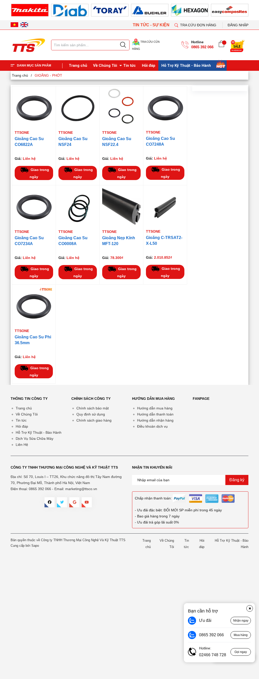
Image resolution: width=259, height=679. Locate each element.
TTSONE (22, 132)
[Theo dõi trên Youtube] (87, 502)
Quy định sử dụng (90, 414)
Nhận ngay (240, 620)
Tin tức (129, 65)
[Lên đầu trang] (250, 106)
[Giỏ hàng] (221, 45)
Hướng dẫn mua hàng (154, 408)
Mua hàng (241, 635)
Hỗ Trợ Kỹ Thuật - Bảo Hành (186, 65)
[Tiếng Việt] (14, 25)
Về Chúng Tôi (105, 65)
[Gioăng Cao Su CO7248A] (165, 108)
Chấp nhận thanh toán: (153, 498)
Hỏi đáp (148, 65)
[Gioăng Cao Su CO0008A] (77, 207)
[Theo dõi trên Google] (74, 502)
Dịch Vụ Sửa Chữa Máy (34, 438)
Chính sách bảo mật (92, 408)
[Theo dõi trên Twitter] (62, 502)
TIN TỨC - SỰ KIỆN (151, 25)
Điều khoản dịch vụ (152, 426)
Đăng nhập (238, 25)
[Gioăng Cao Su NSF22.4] (121, 108)
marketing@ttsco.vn (81, 489)
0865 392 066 (202, 47)
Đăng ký (236, 480)
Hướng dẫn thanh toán (155, 414)
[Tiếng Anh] (24, 25)
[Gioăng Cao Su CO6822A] (34, 108)
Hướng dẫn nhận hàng (155, 420)
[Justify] (123, 45)
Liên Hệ (22, 445)
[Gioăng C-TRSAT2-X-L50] (165, 207)
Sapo (35, 545)
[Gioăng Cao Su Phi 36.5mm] (34, 306)
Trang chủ (78, 65)
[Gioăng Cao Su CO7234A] (34, 207)
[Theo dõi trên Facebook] (50, 502)
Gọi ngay (240, 652)
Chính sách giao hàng (94, 420)
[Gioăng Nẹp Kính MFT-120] (121, 207)
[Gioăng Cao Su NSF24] (77, 108)
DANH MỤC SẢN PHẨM (34, 65)
